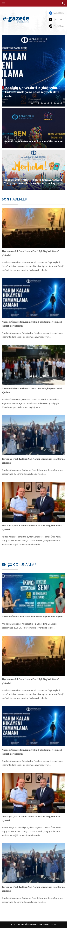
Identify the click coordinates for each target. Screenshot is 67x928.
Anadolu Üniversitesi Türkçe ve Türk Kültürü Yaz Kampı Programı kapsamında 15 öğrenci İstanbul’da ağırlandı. (32, 472)
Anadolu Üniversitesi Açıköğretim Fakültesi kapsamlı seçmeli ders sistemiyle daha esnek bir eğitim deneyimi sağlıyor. (32, 335)
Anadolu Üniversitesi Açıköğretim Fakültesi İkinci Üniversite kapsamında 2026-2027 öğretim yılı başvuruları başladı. (30, 626)
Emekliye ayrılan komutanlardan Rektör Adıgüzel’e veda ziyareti (32, 527)
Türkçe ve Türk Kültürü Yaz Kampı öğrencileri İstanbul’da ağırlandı (33, 461)
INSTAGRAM (59, 26)
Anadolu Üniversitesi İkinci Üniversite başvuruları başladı (32, 616)
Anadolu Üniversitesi (27, 925)
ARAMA (63, 3)
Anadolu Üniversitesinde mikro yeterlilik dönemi (33, 141)
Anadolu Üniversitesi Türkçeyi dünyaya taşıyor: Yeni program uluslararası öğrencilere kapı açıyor (34, 181)
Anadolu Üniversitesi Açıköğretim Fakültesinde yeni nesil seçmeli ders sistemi (32, 324)
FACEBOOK (59, 13)
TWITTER (58, 19)
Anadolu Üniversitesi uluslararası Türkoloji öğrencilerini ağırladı (30, 94)
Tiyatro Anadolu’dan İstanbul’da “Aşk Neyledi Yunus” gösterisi (31, 253)
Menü (3, 3)
